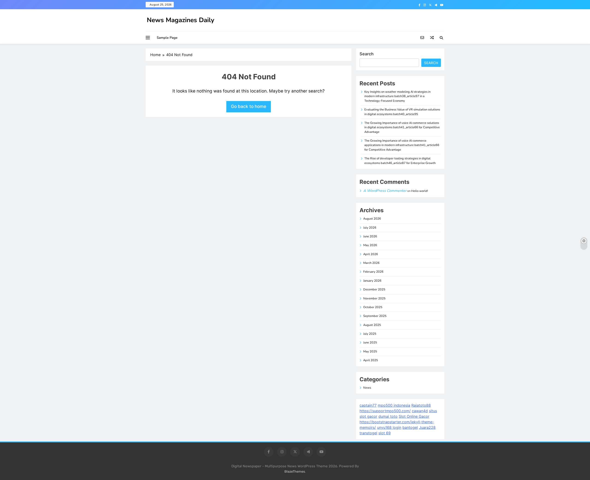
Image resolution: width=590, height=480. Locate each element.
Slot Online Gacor (414, 416)
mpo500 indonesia (394, 405)
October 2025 (372, 307)
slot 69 (384, 433)
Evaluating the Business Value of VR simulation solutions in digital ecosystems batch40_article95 (402, 111)
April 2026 (370, 254)
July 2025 (369, 334)
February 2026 (373, 272)
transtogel (368, 433)
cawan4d (420, 410)
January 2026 (372, 281)
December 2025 (374, 289)
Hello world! (419, 191)
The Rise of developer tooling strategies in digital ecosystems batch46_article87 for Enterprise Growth (400, 160)
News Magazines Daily (180, 20)
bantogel (410, 427)
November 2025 (374, 298)
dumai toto (388, 416)
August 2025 (372, 325)
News (367, 388)
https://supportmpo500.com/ (385, 410)
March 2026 (371, 263)
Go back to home (248, 106)
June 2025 (370, 342)
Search (367, 53)
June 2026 (370, 236)
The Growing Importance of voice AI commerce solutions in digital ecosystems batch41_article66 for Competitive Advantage (402, 127)
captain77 (368, 405)
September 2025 (374, 316)
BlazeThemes (294, 472)
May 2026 (370, 245)
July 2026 (369, 228)
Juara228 (427, 427)
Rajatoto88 (421, 405)
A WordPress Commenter (385, 190)
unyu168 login (389, 427)
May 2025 (370, 351)
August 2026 (372, 219)
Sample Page (167, 37)
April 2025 (370, 360)
